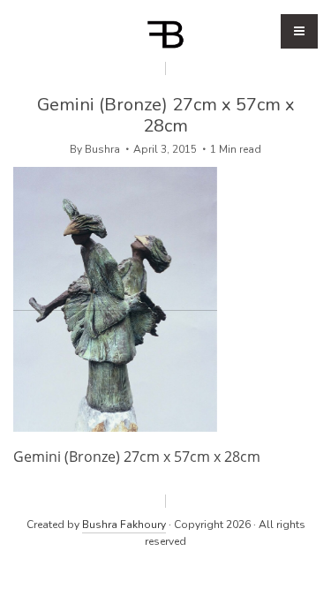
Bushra (102, 149)
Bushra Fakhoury (124, 524)
